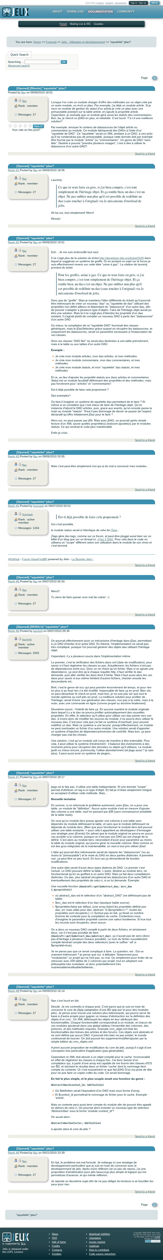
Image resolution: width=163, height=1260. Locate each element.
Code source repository (102, 1253)
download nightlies (99, 1234)
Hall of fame (59, 1242)
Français (51, 42)
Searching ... (16, 61)
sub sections (120, 3)
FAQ (54, 1238)
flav (23, 92)
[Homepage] (15, 14)
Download (75, 11)
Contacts (57, 1249)
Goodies (98, 23)
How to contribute (99, 1249)
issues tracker (97, 1242)
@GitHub (13, 559)
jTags (114, 530)
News (55, 1234)
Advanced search (19, 65)
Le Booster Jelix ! (82, 559)
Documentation (100, 11)
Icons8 (157, 1237)
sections (109, 3)
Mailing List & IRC (80, 23)
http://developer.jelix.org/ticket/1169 (121, 258)
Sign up (142, 3)
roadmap (94, 1245)
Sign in (134, 3)
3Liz (23, 1243)
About (57, 11)
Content (100, 3)
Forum (63, 23)
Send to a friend (145, 153)
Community (126, 11)
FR (156, 3)
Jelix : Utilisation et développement (83, 42)
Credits (56, 1245)
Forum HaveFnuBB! (34, 559)
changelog (95, 1238)
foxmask (38, 505)
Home (37, 42)
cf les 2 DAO (105, 539)
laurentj (38, 630)
